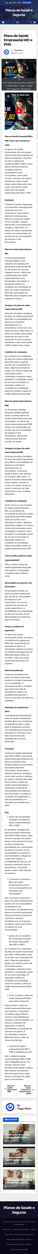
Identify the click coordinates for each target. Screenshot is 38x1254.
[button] (31, 22)
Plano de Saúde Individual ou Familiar (19, 1239)
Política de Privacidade (21, 1229)
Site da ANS (9, 1234)
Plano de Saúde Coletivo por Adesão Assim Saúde (25, 1089)
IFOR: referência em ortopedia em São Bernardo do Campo (17, 1137)
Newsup (33, 1222)
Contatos (33, 1229)
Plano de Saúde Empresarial (23, 1234)
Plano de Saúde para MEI (19, 1249)
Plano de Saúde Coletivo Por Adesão (19, 1244)
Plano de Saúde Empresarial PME (12, 1089)
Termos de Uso (7, 1229)
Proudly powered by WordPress (13, 1222)
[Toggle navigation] (17, 22)
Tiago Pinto (18, 50)
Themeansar (20, 1224)
